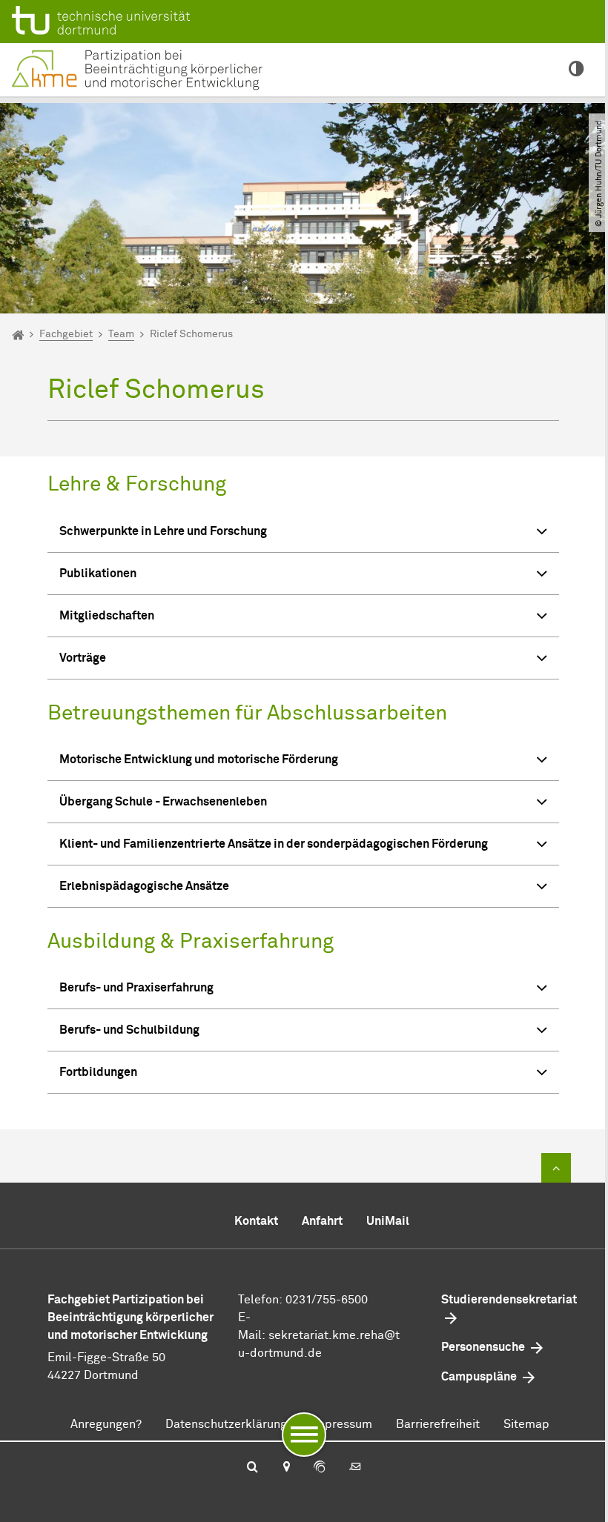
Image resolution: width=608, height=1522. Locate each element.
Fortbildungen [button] (98, 1072)
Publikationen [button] (97, 573)
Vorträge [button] (82, 658)
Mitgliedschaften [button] (106, 616)
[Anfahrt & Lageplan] (286, 1468)
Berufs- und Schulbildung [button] (129, 1030)
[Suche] (252, 1468)
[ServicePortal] (319, 1468)
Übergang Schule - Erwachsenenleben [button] (163, 802)
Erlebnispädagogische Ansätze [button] (144, 886)
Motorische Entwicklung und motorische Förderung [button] (198, 759)
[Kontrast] (576, 70)
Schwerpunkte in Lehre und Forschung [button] (163, 531)
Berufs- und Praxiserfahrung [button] (136, 988)
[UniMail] (355, 1468)
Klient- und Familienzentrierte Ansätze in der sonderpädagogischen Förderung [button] (273, 844)
